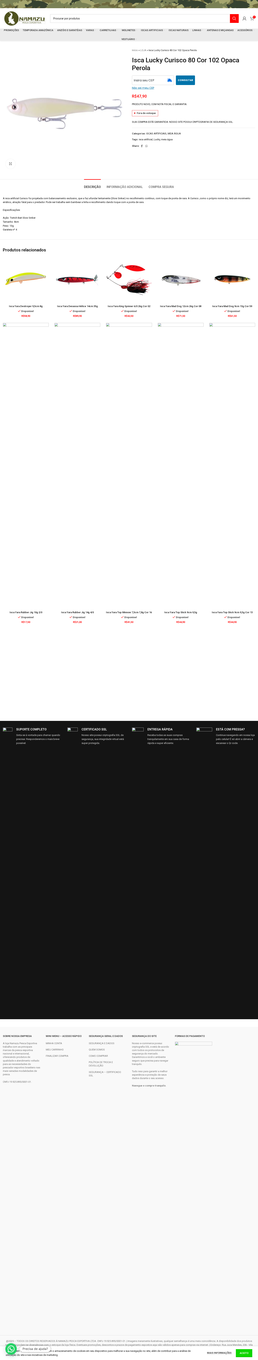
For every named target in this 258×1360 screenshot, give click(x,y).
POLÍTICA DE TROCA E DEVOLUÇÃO (101, 1064)
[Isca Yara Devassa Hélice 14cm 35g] (77, 280)
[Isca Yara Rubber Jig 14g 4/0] (77, 466)
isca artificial (146, 139)
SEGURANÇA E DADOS (101, 1043)
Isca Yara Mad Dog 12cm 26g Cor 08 (180, 306)
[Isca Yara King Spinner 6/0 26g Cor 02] (129, 280)
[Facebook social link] (142, 146)
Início (135, 50)
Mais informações (219, 1352)
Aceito (244, 1353)
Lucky (157, 139)
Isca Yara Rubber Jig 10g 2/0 (26, 612)
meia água (167, 139)
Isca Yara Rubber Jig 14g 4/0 (77, 612)
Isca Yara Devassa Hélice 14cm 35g (77, 306)
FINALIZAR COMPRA (57, 1055)
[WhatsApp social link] (146, 146)
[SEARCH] (234, 18)
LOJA (143, 50)
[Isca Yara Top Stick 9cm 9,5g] (181, 466)
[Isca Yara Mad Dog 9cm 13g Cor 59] (232, 280)
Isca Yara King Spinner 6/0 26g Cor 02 (129, 306)
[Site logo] (24, 18)
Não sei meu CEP (143, 88)
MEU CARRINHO (55, 1049)
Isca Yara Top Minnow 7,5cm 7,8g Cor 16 (129, 612)
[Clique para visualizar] (10, 163)
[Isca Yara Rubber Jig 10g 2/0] (26, 466)
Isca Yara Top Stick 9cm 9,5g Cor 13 (232, 612)
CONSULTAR (185, 80)
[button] (11, 1349)
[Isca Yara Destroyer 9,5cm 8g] (26, 280)
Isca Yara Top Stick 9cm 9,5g (180, 612)
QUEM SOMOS (97, 1049)
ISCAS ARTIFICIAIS (156, 133)
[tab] (92, 185)
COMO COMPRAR (98, 1055)
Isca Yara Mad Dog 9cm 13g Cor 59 (232, 306)
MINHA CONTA (54, 1043)
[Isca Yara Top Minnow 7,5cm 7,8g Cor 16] (129, 466)
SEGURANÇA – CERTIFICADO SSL (105, 1074)
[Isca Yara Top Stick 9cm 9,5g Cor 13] (232, 466)
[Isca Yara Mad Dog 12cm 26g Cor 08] (181, 280)
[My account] (244, 18)
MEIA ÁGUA (174, 133)
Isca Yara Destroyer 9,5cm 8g (26, 306)
